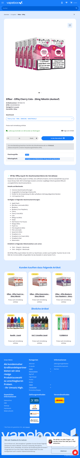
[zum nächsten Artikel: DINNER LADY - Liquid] (74, 14)
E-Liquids (16, 107)
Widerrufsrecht (8, 411)
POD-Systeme (33, 372)
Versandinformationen (61, 366)
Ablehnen (63, 451)
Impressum (7, 408)
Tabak (31, 385)
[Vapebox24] (15, 3)
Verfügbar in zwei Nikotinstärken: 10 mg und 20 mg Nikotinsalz (42, 159)
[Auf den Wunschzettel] (70, 25)
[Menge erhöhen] (36, 138)
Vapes (31, 369)
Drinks (31, 382)
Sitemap (6, 406)
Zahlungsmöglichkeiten (61, 364)
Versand (27, 427)
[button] (62, 2)
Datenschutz (8, 400)
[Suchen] (76, 8)
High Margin (33, 377)
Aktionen (32, 364)
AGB (5, 403)
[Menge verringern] (8, 138)
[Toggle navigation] (2, 2)
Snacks (31, 379)
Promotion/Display (35, 390)
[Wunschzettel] (66, 2)
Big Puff (31, 374)
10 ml (27, 154)
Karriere (56, 369)
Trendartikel (32, 387)
